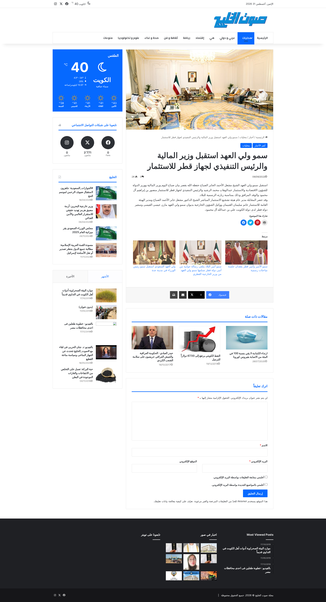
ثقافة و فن (171, 37)
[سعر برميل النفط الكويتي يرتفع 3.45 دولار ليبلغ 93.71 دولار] (209, 575)
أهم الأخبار (260, 145)
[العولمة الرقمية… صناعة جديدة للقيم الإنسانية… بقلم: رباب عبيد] (191, 562)
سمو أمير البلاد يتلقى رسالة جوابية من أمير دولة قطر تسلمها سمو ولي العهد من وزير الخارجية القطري (200, 270)
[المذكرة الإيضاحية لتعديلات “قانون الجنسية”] (174, 547)
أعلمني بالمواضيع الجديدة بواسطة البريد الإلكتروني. (237, 484)
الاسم (264, 445)
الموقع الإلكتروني (188, 461)
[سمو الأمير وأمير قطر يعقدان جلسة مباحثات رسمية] (246, 252)
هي (211, 37)
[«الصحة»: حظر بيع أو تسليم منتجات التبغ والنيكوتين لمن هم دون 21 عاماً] (174, 575)
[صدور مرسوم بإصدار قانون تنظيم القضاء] (209, 548)
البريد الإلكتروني (258, 461)
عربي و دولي (227, 37)
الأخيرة (70, 276)
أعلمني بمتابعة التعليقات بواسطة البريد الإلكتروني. (238, 477)
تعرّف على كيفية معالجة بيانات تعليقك (173, 501)
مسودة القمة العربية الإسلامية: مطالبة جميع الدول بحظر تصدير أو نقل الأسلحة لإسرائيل (76, 248)
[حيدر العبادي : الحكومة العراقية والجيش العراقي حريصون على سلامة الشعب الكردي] (152, 337)
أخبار (251, 137)
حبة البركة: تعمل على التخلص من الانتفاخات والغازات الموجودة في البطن (77, 373)
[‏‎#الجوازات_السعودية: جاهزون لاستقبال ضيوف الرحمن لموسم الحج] (106, 193)
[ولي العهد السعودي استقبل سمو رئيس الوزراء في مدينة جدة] (154, 252)
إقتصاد (199, 37)
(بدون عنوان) (86, 306)
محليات (246, 37)
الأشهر (105, 276)
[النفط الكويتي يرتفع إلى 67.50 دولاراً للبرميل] (199, 339)
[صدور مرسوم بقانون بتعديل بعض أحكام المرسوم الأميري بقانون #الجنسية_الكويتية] (209, 558)
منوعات (108, 37)
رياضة (186, 37)
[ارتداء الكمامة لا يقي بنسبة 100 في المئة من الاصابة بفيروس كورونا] (247, 337)
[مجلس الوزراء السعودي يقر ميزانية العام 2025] (106, 233)
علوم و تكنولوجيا (128, 37)
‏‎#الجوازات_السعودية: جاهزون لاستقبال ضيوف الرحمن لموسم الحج (76, 191)
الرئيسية (262, 37)
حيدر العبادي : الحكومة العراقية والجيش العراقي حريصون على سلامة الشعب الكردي (153, 356)
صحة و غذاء (152, 37)
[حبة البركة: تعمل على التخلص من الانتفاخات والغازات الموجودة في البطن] (106, 375)
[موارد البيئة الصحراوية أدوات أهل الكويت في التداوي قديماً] (106, 295)
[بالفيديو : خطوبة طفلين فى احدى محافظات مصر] (106, 332)
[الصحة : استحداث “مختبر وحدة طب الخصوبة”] (191, 547)
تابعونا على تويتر (150, 534)
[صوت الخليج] (240, 20)
